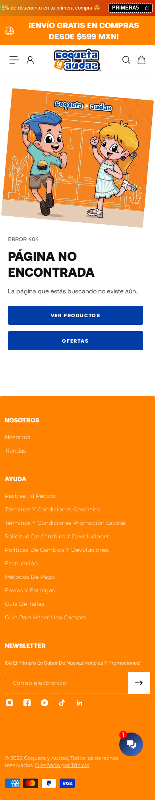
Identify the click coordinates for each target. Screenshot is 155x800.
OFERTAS (75, 340)
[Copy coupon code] (147, 8)
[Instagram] (9, 702)
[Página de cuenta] (29, 60)
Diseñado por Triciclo (62, 765)
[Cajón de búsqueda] (126, 60)
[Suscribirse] (139, 683)
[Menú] (14, 60)
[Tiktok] (62, 702)
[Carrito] (141, 60)
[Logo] (77, 60)
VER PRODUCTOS (76, 315)
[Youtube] (44, 702)
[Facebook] (27, 702)
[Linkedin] (79, 702)
